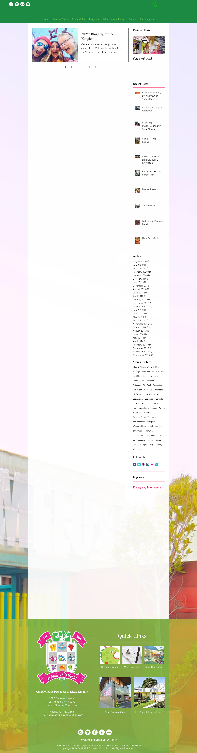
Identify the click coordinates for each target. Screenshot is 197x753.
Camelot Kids (138, 381)
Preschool (146, 403)
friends (158, 440)
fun (134, 445)
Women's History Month (143, 426)
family (150, 440)
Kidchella (148, 390)
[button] (154, 4)
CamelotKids (151, 381)
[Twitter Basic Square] (139, 464)
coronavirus (138, 435)
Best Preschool (157, 371)
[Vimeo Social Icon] (156, 464)
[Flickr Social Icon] (152, 464)
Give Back (147, 385)
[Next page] (95, 67)
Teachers (152, 417)
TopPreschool (139, 422)
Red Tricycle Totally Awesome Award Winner (149, 408)
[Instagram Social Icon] (147, 464)
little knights (142, 445)
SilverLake (137, 413)
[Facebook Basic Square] (134, 464)
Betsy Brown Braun (151, 376)
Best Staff (137, 376)
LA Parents (137, 394)
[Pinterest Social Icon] (143, 464)
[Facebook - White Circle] (11, 4)
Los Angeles (138, 399)
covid (147, 435)
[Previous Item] (137, 45)
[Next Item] (160, 45)
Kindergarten (159, 390)
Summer (147, 413)
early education (139, 440)
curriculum (156, 435)
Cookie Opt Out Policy (106, 740)
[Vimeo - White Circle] (28, 4)
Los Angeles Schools (154, 399)
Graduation (157, 385)
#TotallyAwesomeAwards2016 (146, 367)
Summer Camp (139, 417)
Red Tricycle (157, 403)
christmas (137, 431)
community (148, 431)
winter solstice (139, 449)
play (151, 445)
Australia (146, 371)
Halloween (137, 390)
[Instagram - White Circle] (17, 4)
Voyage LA (151, 422)
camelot (158, 426)
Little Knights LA (151, 394)
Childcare (137, 385)
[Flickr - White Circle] (22, 4)
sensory (158, 445)
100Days (136, 371)
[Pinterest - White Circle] (102, 732)
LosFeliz (136, 403)
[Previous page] (65, 67)
